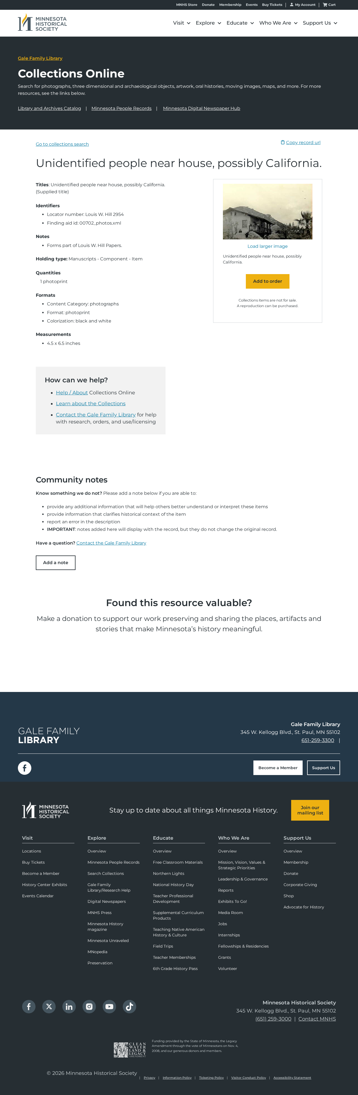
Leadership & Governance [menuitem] (243, 879)
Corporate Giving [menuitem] (300, 884)
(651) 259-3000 (273, 1019)
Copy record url (303, 142)
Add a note (55, 562)
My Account (305, 5)
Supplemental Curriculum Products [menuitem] (178, 915)
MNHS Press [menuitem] (100, 912)
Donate (208, 5)
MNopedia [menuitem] (97, 951)
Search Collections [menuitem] (106, 873)
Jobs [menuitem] (222, 923)
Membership (230, 5)
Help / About (72, 393)
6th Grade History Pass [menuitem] (175, 968)
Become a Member (278, 767)
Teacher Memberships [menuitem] (174, 957)
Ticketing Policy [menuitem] (211, 1078)
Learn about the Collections (91, 404)
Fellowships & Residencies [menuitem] (243, 946)
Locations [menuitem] (31, 851)
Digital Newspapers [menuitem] (107, 901)
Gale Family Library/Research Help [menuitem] (109, 887)
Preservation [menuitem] (100, 963)
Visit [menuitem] (27, 838)
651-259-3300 (318, 740)
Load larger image (268, 246)
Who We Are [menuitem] (233, 838)
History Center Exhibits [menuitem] (44, 884)
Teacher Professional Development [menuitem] (173, 898)
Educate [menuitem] (163, 838)
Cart (332, 5)
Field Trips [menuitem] (163, 946)
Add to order (267, 281)
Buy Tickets (272, 5)
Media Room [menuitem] (230, 912)
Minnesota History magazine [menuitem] (105, 926)
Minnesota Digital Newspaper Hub (201, 108)
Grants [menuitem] (224, 957)
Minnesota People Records (121, 108)
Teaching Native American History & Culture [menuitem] (178, 932)
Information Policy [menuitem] (177, 1078)
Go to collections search (62, 144)
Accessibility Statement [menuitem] (292, 1078)
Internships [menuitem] (229, 935)
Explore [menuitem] (97, 838)
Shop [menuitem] (289, 895)
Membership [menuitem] (296, 862)
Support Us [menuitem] (297, 838)
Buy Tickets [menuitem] (33, 862)
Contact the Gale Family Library (96, 415)
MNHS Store (186, 5)
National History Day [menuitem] (173, 884)
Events (252, 5)
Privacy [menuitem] (149, 1078)
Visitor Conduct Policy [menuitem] (248, 1078)
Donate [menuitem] (291, 873)
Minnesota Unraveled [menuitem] (108, 940)
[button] (181, 23)
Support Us (323, 767)
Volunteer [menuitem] (227, 968)
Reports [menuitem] (226, 890)
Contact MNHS (317, 1019)
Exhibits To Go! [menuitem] (232, 901)
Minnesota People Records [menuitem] (114, 862)
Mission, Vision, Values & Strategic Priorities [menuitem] (241, 865)
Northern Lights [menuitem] (168, 873)
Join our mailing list (310, 810)
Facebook (24, 768)
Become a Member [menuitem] (41, 873)
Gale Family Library (40, 58)
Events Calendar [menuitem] (38, 895)
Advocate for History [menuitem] (304, 907)
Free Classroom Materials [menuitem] (178, 862)
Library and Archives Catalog (49, 108)
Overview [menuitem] (97, 851)
